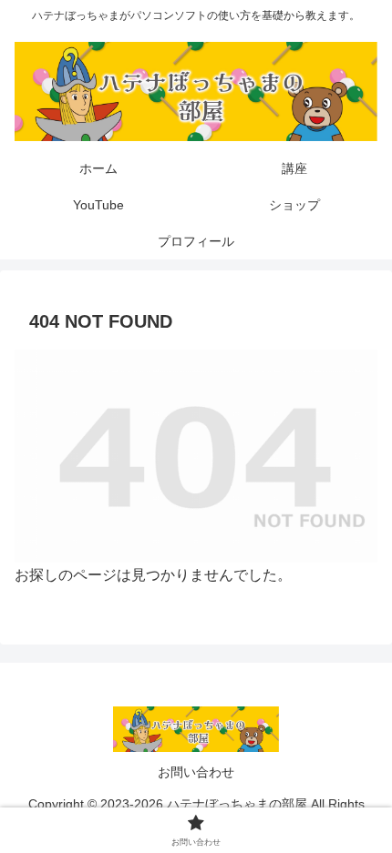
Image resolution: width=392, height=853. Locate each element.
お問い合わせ (196, 772)
